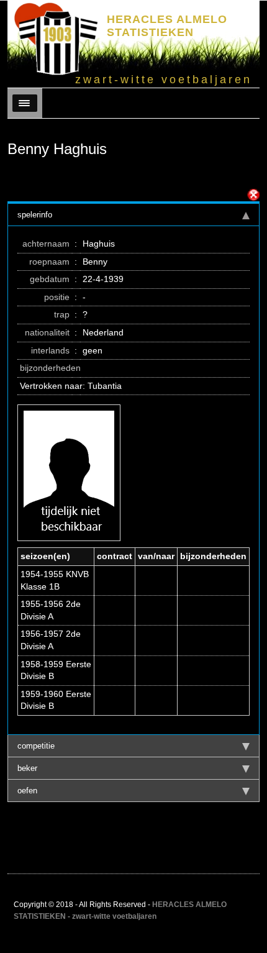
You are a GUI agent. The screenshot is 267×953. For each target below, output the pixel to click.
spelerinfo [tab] (34, 214)
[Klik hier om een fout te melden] (253, 195)
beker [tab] (27, 768)
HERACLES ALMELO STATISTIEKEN (167, 26)
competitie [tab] (36, 745)
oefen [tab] (27, 790)
